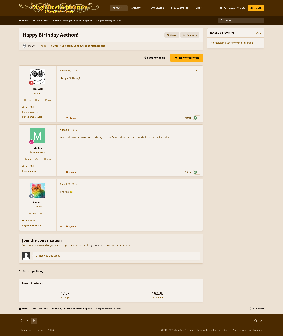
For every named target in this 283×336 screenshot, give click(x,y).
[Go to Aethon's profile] (37, 190)
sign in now (95, 245)
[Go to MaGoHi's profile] (24, 46)
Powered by (248, 329)
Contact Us (26, 329)
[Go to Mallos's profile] (37, 135)
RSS (52, 329)
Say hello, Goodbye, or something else (83, 45)
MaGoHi (32, 45)
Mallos (37, 148)
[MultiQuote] (61, 118)
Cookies (39, 329)
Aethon (188, 117)
